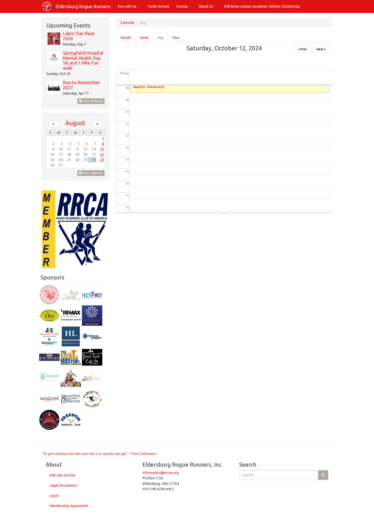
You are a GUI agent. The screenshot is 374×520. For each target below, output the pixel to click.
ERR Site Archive (62, 475)
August (75, 123)
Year (175, 38)
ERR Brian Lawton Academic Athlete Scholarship (262, 6)
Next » (321, 49)
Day (162, 39)
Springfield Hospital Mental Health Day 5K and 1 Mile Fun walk (83, 60)
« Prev (302, 49)
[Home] (48, 6)
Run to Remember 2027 (81, 85)
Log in (54, 496)
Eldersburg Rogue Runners (82, 6)
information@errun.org (160, 473)
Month (126, 38)
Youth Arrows (158, 6)
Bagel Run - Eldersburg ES (148, 86)
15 (102, 149)
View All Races (92, 101)
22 (102, 154)
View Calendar (92, 173)
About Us (206, 6)
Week (144, 38)
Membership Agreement (69, 506)
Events (183, 6)
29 (102, 160)
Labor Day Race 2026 (79, 36)
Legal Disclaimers (63, 485)
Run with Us (127, 6)
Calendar (127, 23)
